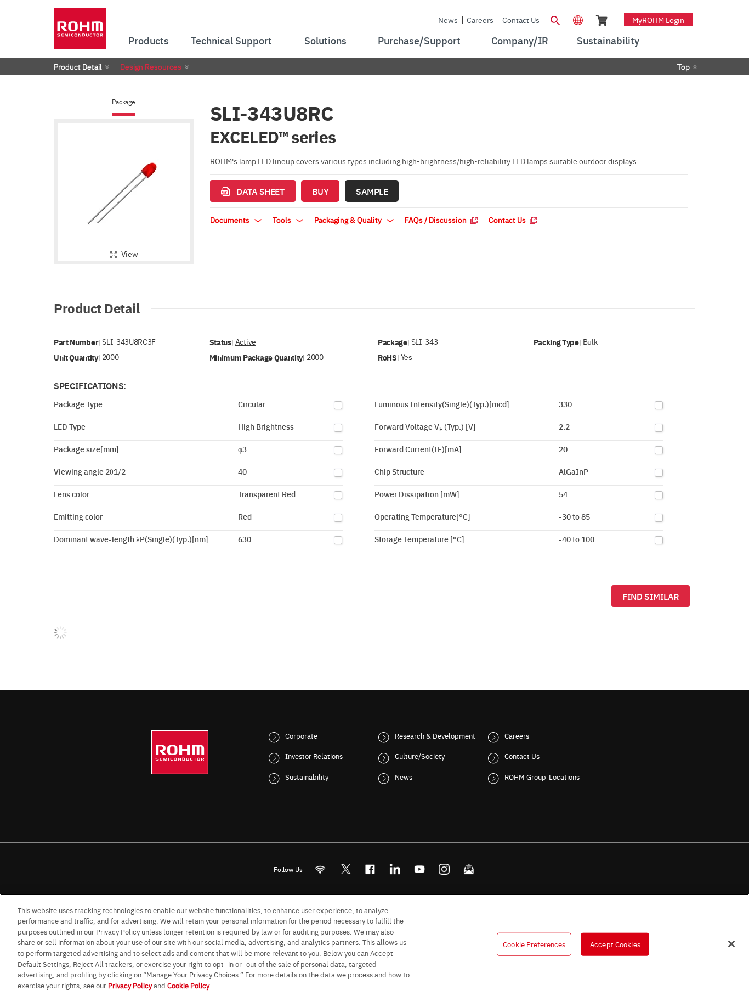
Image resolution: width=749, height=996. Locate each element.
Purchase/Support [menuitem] (419, 40)
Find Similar (650, 596)
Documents (230, 219)
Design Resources (150, 66)
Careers (480, 20)
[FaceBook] (370, 869)
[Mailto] (469, 869)
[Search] (555, 19)
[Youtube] (420, 869)
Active (245, 341)
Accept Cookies (615, 944)
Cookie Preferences (534, 944)
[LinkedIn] (395, 869)
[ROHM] (80, 32)
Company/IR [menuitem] (519, 40)
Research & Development (435, 735)
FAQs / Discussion (436, 219)
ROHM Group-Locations (542, 776)
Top (683, 66)
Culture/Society (420, 756)
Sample (372, 191)
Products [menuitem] (148, 40)
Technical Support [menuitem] (231, 40)
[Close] (731, 944)
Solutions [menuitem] (325, 40)
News (448, 20)
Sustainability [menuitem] (608, 40)
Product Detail (78, 66)
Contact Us (521, 20)
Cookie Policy (188, 984)
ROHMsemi (345, 869)
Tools (283, 219)
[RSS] (320, 869)
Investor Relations (314, 756)
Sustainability (306, 776)
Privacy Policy (130, 984)
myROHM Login (658, 19)
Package (123, 102)
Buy (320, 191)
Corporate (301, 735)
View (129, 253)
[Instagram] (444, 869)
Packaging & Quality (348, 219)
